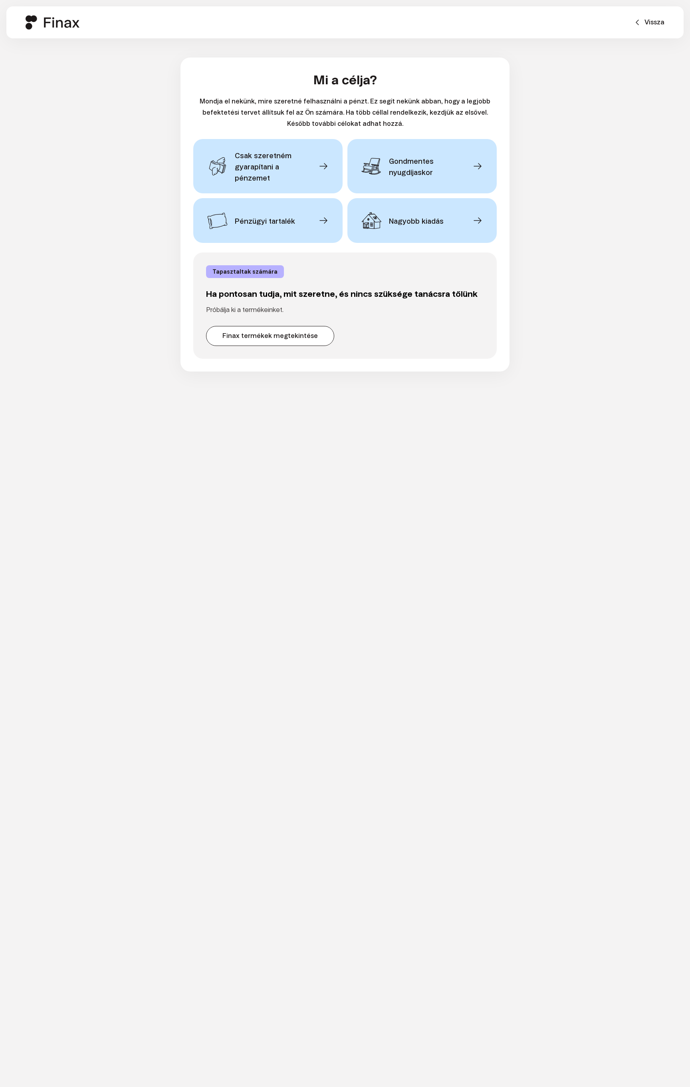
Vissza (654, 22)
